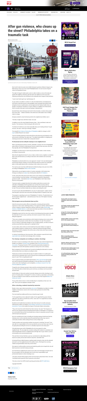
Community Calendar (25, 12)
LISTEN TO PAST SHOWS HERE (70, 309)
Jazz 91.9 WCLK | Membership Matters (43, 14)
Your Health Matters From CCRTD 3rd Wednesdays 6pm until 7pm (70, 142)
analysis (26, 172)
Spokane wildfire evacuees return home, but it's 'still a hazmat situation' (69, 219)
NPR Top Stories (15, 367)
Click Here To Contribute (70, 371)
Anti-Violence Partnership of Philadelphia (28, 131)
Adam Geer (29, 178)
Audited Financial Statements (53, 392)
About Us (68, 12)
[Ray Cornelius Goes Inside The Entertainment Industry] (70, 290)
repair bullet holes (16, 236)
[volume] (12, 8)
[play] (8, 8)
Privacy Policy (50, 389)
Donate (77, 3)
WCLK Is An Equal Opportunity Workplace (37, 393)
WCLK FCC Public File (67, 389)
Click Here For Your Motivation (70, 81)
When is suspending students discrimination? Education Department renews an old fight (69, 237)
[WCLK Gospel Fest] (70, 31)
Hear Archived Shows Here (70, 158)
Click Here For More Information (70, 114)
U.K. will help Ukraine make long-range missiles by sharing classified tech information (69, 254)
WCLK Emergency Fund (70, 368)
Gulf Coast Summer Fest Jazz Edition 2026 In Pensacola (70, 109)
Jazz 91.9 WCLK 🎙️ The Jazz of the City (69, 189)
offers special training (41, 259)
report (13, 132)
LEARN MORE (70, 336)
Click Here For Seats (70, 45)
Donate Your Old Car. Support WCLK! (70, 332)
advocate (34, 288)
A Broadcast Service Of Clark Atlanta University (39, 390)
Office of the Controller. (30, 168)
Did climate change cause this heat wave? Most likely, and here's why (70, 231)
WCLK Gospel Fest (70, 42)
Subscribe (62, 12)
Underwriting (54, 12)
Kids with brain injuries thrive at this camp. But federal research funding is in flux (69, 225)
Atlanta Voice (70, 276)
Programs (9, 12)
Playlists (15, 12)
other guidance (22, 264)
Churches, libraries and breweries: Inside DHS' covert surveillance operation (70, 243)
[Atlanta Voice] (70, 266)
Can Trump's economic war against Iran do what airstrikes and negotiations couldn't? (70, 207)
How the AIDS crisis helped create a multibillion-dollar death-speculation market (69, 200)
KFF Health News (45, 361)
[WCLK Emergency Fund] (70, 353)
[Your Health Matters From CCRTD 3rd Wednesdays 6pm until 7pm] (70, 129)
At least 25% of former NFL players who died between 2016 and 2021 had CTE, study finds (69, 213)
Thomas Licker (26, 243)
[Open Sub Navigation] (18, 12)
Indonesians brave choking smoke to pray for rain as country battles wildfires (70, 248)
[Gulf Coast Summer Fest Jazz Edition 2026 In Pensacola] (70, 96)
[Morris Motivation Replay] (70, 59)
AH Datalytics (44, 172)
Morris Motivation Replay (70, 71)
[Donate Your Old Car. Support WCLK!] (70, 322)
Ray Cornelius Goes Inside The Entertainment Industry (70, 302)
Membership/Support (43, 12)
